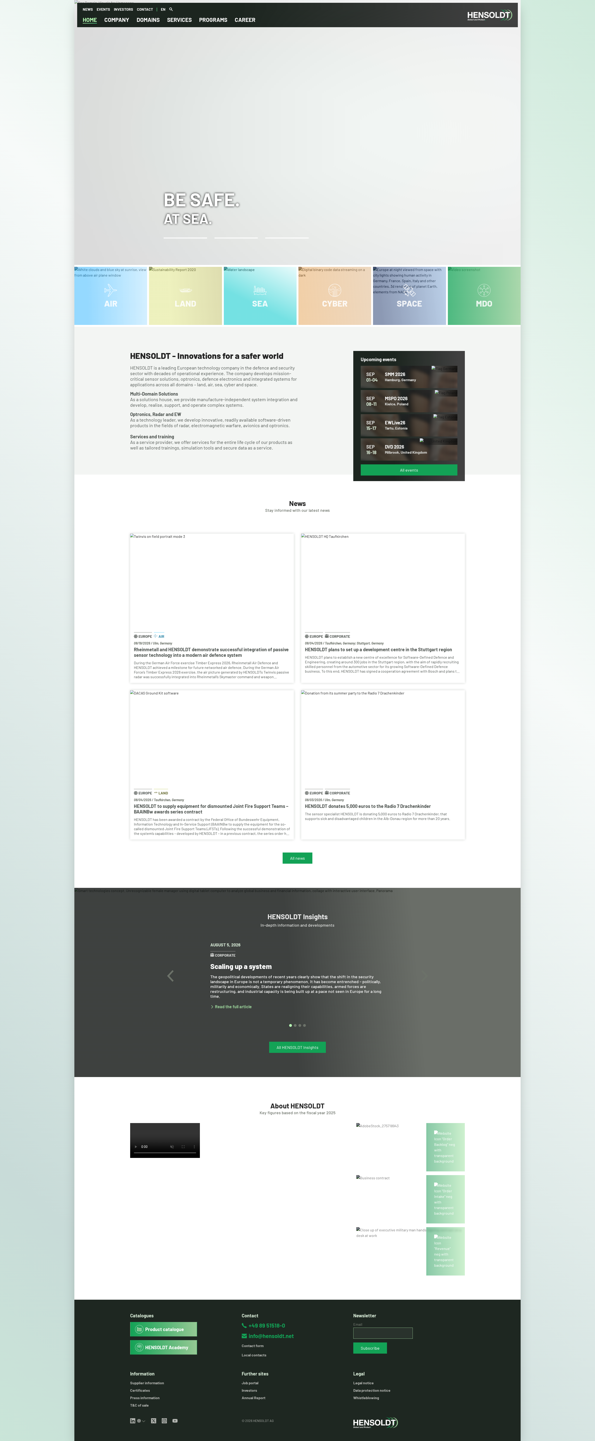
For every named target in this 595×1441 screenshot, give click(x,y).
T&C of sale (139, 1405)
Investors (123, 9)
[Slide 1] (290, 1025)
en (163, 9)
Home (90, 19)
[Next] (424, 976)
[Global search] (171, 9)
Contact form (253, 1345)
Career (245, 19)
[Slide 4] (304, 1025)
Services (179, 19)
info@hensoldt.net (271, 1335)
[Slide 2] (295, 1025)
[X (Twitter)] (153, 1420)
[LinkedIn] (132, 1420)
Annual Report (253, 1397)
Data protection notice (371, 1390)
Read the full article (233, 1006)
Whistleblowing (366, 1397)
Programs (213, 19)
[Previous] (170, 976)
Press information (145, 1397)
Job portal (250, 1383)
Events (103, 9)
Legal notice (363, 1383)
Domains (148, 19)
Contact (145, 9)
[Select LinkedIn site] (141, 1420)
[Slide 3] (299, 1025)
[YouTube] (175, 1420)
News (88, 9)
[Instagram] (164, 1420)
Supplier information (147, 1383)
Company (116, 19)
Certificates (140, 1390)
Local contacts (254, 1355)
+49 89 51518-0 (267, 1325)
